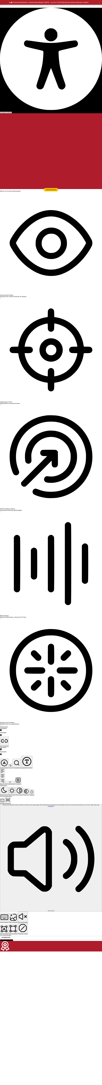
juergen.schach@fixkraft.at (14, 1067)
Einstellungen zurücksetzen (6, 940)
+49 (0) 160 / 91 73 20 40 (13, 1049)
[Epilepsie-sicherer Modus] (0, 725)
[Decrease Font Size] (1, 735)
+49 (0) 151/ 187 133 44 (12, 1062)
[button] (4, 742)
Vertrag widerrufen (51, 189)
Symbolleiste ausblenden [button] (6, 112)
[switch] (0, 297)
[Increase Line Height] (1, 749)
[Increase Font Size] (1, 730)
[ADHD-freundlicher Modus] (0, 511)
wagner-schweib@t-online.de (14, 1054)
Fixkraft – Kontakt (8, 1080)
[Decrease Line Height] (1, 754)
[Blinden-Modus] (0, 618)
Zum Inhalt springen (5, 935)
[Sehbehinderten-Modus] (0, 298)
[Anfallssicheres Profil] (0, 405)
